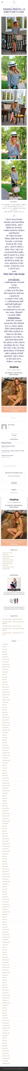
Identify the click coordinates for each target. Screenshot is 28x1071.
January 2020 (5, 841)
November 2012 (6, 1058)
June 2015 (4, 980)
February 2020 (5, 838)
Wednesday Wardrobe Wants (8, 446)
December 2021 (6, 783)
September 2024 (6, 699)
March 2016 (5, 957)
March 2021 (5, 805)
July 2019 (4, 856)
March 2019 (5, 866)
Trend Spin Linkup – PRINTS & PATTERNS (12, 619)
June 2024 (4, 707)
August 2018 (5, 884)
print (5, 206)
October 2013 (5, 1030)
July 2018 (4, 886)
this (11, 204)
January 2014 (5, 1023)
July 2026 (4, 646)
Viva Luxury (5, 565)
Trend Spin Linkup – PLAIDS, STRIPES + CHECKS (12, 450)
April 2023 (4, 742)
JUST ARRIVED (9, 372)
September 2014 (6, 1002)
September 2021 (6, 790)
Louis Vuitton (13, 210)
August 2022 (5, 763)
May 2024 (4, 709)
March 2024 (5, 715)
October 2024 (5, 697)
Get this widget (14, 410)
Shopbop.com (14, 367)
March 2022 (5, 775)
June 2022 (4, 768)
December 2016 (6, 934)
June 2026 (4, 649)
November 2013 (6, 1028)
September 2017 (6, 912)
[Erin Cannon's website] (8, 427)
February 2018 (5, 899)
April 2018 (4, 894)
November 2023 (6, 725)
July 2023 (4, 735)
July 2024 (4, 704)
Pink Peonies (5, 554)
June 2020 (4, 828)
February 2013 (5, 1050)
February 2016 (5, 959)
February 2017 (5, 929)
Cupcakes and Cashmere (8, 556)
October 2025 (5, 669)
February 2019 (5, 869)
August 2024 (5, 702)
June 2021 (4, 798)
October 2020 (5, 818)
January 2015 (5, 992)
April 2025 (4, 682)
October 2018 (5, 879)
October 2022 (5, 757)
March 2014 (5, 1018)
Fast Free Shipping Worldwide (14, 369)
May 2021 (4, 800)
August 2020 (5, 823)
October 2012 (5, 1061)
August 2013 (5, 1035)
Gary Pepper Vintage (7, 552)
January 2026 (5, 661)
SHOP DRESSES (18, 372)
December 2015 (6, 965)
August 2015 (5, 975)
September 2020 (6, 821)
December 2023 (6, 722)
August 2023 (5, 732)
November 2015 (6, 967)
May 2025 (4, 679)
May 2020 (4, 831)
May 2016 (4, 952)
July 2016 (4, 947)
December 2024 (6, 692)
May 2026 (4, 651)
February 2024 (5, 717)
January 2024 (5, 720)
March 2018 (5, 896)
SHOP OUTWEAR (13, 374)
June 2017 (4, 919)
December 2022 (6, 752)
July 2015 (4, 977)
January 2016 (5, 962)
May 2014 (4, 1013)
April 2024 (4, 712)
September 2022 (6, 760)
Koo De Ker (8, 208)
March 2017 (5, 927)
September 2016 (6, 942)
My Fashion (14, 14)
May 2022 (4, 770)
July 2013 (4, 1038)
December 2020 (6, 813)
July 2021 (4, 795)
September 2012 (6, 1063)
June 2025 (4, 677)
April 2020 (4, 833)
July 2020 (4, 826)
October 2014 (5, 1000)
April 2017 (4, 924)
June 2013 (4, 1040)
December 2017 (6, 904)
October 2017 (5, 909)
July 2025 (4, 674)
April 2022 (4, 773)
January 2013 (5, 1053)
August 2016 (5, 944)
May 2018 (4, 891)
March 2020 (5, 836)
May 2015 (4, 982)
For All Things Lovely (7, 561)
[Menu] (2, 2)
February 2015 (5, 990)
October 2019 (5, 848)
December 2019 (6, 843)
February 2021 (5, 808)
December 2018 (6, 874)
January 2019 (5, 871)
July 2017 (4, 917)
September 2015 (6, 972)
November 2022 (6, 755)
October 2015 (5, 970)
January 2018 (5, 901)
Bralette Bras (16, 409)
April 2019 (4, 864)
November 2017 (6, 906)
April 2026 (4, 654)
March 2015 (5, 987)
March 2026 (5, 656)
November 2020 (6, 816)
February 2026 (5, 659)
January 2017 (5, 932)
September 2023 (6, 730)
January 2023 (5, 750)
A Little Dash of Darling (7, 560)
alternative (19, 206)
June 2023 (4, 737)
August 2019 (5, 853)
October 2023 (5, 727)
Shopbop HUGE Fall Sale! (7, 455)
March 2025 (5, 684)
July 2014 (4, 1007)
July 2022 (4, 765)
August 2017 (5, 914)
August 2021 (5, 793)
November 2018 (6, 876)
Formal (10, 409)
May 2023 (4, 740)
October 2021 (5, 788)
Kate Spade (21, 211)
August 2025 (5, 672)
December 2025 (6, 664)
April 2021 (4, 803)
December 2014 (6, 995)
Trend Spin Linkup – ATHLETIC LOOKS (11, 626)
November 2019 (6, 846)
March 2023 (5, 745)
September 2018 (6, 881)
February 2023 (5, 747)
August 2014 (5, 1005)
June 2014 (4, 1010)
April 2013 (4, 1045)
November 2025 (6, 667)
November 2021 (6, 785)
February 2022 (5, 778)
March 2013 (5, 1048)
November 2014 (6, 997)
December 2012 (6, 1055)
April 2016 (4, 954)
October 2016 (5, 939)
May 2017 (4, 922)
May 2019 (4, 861)
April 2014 (4, 1015)
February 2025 (5, 687)
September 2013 (6, 1033)
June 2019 (4, 858)
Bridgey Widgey (6, 568)
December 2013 (6, 1025)
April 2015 (4, 985)
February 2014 (5, 1020)
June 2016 (4, 949)
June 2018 (4, 889)
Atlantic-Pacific (6, 558)
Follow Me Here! (14, 492)
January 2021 (5, 810)
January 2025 (5, 689)
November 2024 (6, 694)
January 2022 (5, 780)
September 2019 (6, 851)
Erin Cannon (7, 14)
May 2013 (4, 1043)
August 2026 (5, 644)
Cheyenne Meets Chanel (8, 567)
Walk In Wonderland (7, 563)
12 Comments (21, 14)
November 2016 (6, 937)
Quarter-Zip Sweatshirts (11, 407)
